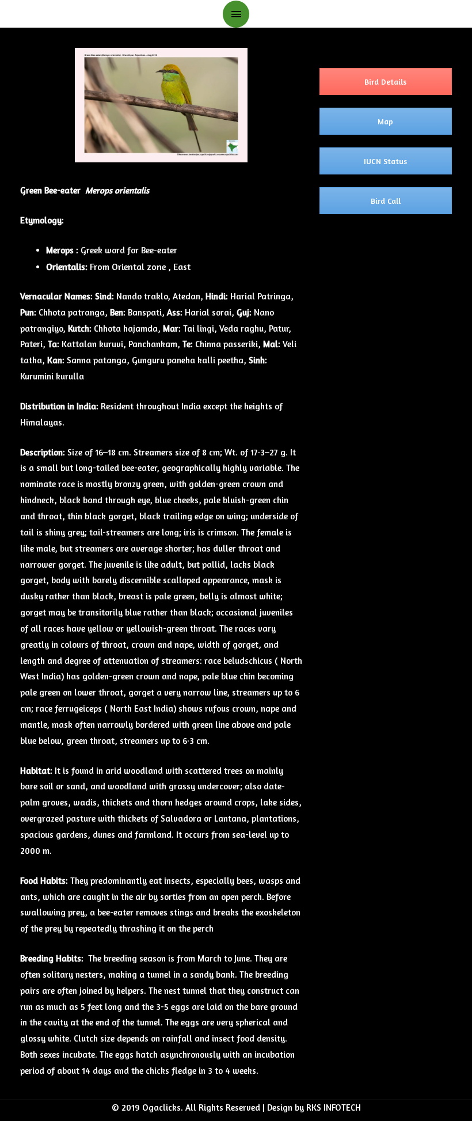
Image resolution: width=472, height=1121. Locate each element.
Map (385, 121)
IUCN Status (385, 161)
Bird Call (386, 201)
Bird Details (385, 81)
